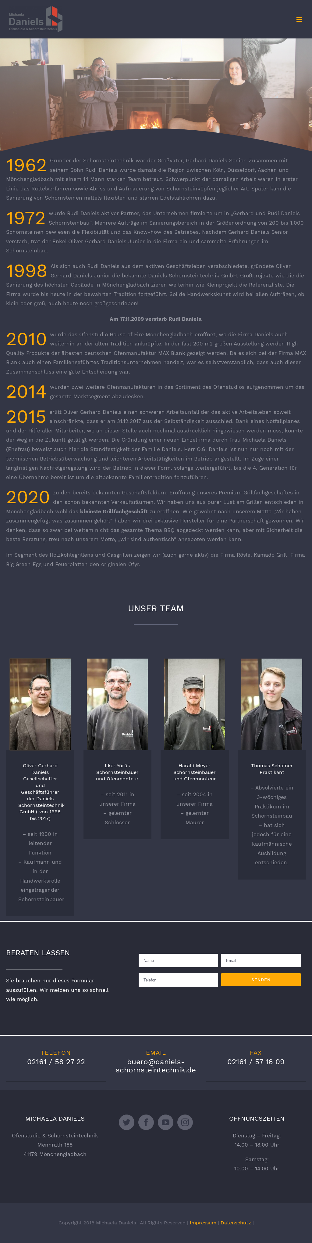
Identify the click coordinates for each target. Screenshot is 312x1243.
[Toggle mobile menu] (299, 19)
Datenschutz (236, 1223)
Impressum (203, 1223)
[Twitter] (126, 1122)
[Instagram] (185, 1122)
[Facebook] (146, 1122)
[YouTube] (165, 1122)
